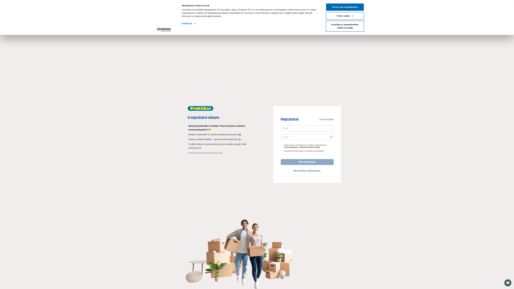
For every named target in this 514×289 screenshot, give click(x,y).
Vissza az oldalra (326, 119)
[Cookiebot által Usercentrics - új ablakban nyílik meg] (164, 30)
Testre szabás (343, 16)
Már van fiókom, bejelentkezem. (307, 171)
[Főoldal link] (200, 108)
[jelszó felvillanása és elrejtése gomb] (331, 137)
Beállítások (187, 23)
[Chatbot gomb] (507, 282)
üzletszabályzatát (290, 147)
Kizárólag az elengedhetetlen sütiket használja (345, 26)
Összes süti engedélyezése (345, 7)
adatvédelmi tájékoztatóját (310, 147)
